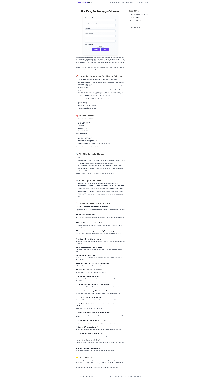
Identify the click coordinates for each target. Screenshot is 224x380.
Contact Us (116, 376)
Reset (105, 49)
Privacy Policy (123, 376)
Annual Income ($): (89, 17)
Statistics (141, 2)
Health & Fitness (125, 2)
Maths (131, 2)
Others (146, 2)
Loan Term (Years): (89, 44)
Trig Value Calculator (135, 27)
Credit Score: (88, 28)
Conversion (112, 2)
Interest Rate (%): (88, 38)
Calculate (96, 49)
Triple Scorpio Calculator (135, 24)
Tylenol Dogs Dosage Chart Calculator (139, 14)
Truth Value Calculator (135, 17)
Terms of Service (137, 376)
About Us (110, 376)
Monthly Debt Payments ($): (91, 23)
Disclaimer (130, 376)
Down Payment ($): (89, 33)
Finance (118, 2)
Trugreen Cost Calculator (136, 20)
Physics (136, 2)
